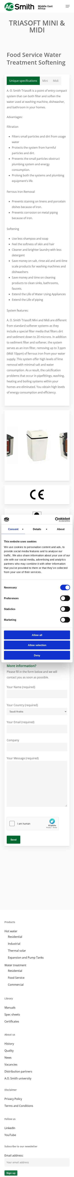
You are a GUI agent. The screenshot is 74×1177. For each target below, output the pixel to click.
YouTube (10, 1135)
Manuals (9, 1007)
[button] (68, 6)
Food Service (16, 978)
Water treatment (15, 965)
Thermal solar (17, 951)
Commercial (16, 985)
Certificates (11, 1021)
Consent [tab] (13, 529)
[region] (37, 445)
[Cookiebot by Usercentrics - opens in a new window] (55, 519)
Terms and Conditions (18, 1106)
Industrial (14, 944)
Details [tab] (37, 529)
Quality (9, 1051)
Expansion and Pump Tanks (26, 957)
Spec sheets (12, 1014)
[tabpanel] (37, 243)
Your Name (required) (21, 687)
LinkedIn (9, 1128)
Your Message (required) (23, 758)
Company (13, 740)
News (8, 1057)
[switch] (65, 598)
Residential (15, 937)
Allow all (37, 634)
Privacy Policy (13, 1099)
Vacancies (10, 1064)
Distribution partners (18, 1071)
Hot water (10, 931)
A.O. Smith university (17, 1078)
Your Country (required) (22, 705)
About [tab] (61, 529)
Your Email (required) (20, 722)
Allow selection (37, 645)
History (9, 1044)
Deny (37, 655)
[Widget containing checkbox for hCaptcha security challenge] (33, 823)
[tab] (23, 81)
